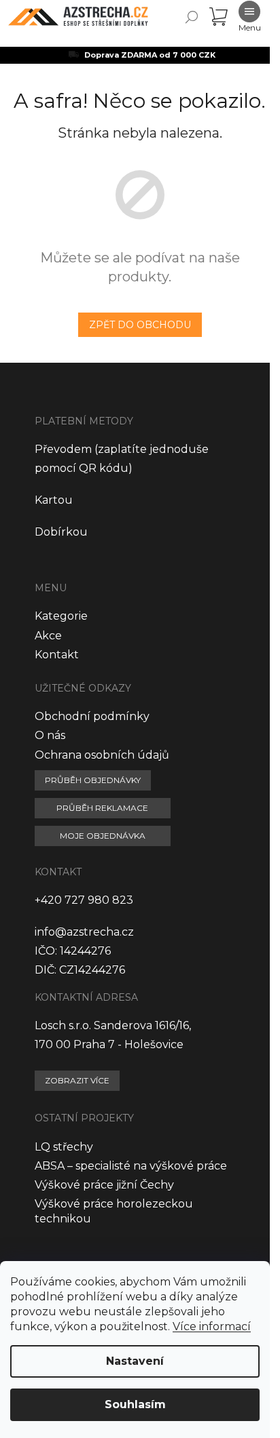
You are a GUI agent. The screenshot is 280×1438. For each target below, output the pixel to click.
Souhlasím (135, 1404)
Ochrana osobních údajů (102, 754)
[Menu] (249, 17)
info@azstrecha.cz (84, 931)
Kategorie (61, 616)
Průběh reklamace (102, 808)
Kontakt (57, 654)
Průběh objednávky (93, 780)
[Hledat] (191, 17)
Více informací (212, 1326)
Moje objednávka (102, 836)
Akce (48, 635)
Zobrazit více (77, 1080)
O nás (50, 735)
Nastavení (135, 1361)
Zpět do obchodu (140, 325)
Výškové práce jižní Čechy (104, 1184)
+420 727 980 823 (84, 900)
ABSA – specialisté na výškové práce (131, 1165)
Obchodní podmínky (92, 716)
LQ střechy (64, 1146)
